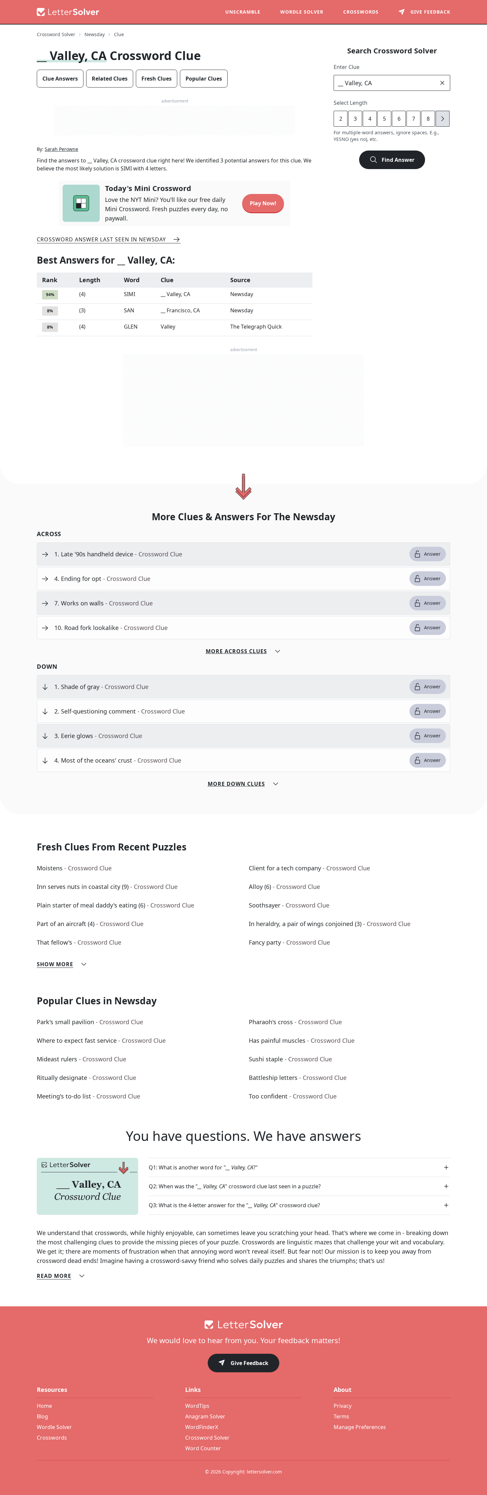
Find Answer (398, 159)
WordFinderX (201, 1427)
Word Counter (203, 1448)
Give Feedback (249, 1363)
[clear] (442, 83)
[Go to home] (243, 1325)
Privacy (343, 1405)
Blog (42, 1416)
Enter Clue (346, 67)
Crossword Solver (56, 34)
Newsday (94, 34)
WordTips (197, 1405)
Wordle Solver (301, 12)
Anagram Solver (205, 1416)
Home (44, 1405)
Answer (432, 554)
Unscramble (242, 12)
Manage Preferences (360, 1427)
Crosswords (361, 12)
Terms (341, 1416)
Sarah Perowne (61, 149)
